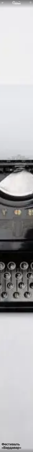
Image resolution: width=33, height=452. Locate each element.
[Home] (16, 3)
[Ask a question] (30, 2)
